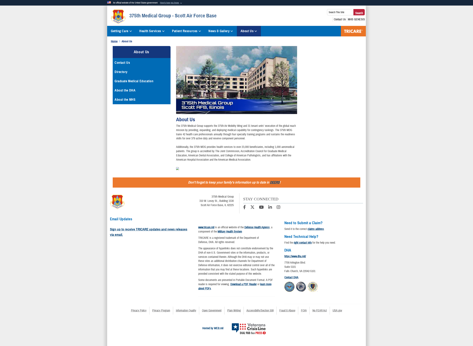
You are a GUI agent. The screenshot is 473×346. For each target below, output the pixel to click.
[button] (171, 3)
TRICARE (353, 31)
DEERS (275, 182)
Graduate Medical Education (134, 81)
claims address (316, 229)
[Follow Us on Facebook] (244, 208)
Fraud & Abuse (287, 310)
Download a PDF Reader (243, 284)
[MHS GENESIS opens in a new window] (356, 19)
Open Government (212, 310)
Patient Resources (185, 31)
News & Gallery (218, 31)
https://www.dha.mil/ (295, 256)
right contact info (303, 243)
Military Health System (230, 231)
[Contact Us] (340, 19)
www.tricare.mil (206, 227)
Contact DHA (291, 277)
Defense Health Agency (257, 227)
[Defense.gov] (289, 286)
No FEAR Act (319, 310)
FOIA (304, 310)
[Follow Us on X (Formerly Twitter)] (252, 208)
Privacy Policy (139, 310)
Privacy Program (161, 310)
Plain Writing (234, 310)
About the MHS (125, 100)
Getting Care (119, 31)
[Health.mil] (301, 286)
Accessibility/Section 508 (260, 310)
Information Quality (186, 310)
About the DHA (125, 90)
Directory (121, 72)
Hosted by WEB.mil (212, 328)
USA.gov (337, 310)
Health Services (150, 31)
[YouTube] (261, 208)
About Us (247, 31)
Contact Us (122, 63)
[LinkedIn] (270, 208)
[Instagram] (278, 208)
